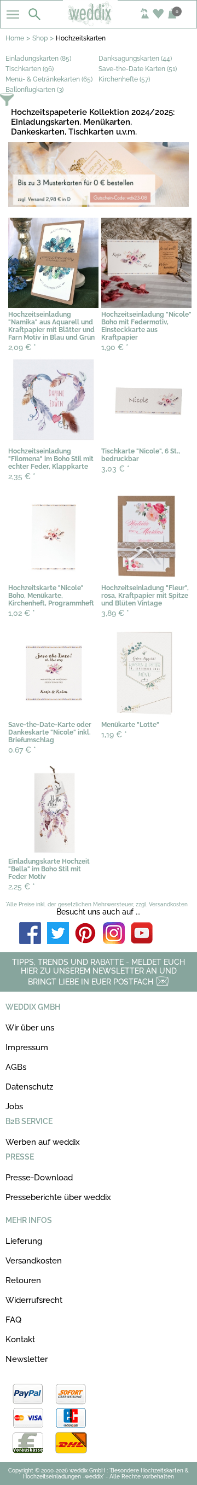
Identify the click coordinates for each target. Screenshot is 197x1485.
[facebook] (30, 934)
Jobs (14, 1106)
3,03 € (115, 468)
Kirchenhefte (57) (124, 79)
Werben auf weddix (42, 1142)
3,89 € (115, 613)
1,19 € (114, 734)
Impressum (26, 1047)
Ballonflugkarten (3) (34, 90)
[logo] (98, 23)
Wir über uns (29, 1028)
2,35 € (22, 476)
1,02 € (21, 613)
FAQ (13, 1320)
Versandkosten (33, 1261)
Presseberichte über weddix (58, 1197)
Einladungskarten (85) (38, 58)
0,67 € (22, 750)
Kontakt (20, 1339)
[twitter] (58, 934)
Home (14, 38)
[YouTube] (141, 934)
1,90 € (115, 347)
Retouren (23, 1280)
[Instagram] (113, 934)
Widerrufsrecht (33, 1300)
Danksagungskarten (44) (135, 58)
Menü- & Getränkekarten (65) (48, 79)
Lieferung (23, 1241)
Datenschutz (29, 1087)
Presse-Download (39, 1178)
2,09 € (22, 347)
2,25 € (21, 886)
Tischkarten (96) (29, 69)
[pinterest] (85, 934)
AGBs (15, 1067)
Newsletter (26, 1359)
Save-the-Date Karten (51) (138, 69)
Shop (40, 38)
